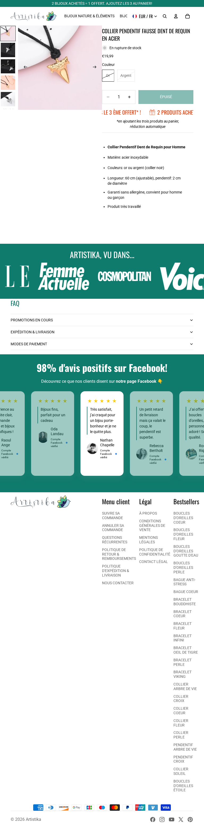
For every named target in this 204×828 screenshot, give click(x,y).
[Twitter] (181, 819)
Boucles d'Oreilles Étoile (183, 785)
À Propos (148, 513)
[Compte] (176, 16)
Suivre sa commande (112, 515)
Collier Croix (180, 698)
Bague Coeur (185, 592)
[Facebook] (153, 819)
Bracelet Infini (182, 638)
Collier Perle (180, 734)
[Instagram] (162, 819)
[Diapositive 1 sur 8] (8, 33)
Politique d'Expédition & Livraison (115, 570)
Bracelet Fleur (182, 625)
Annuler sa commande (113, 527)
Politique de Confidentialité (154, 552)
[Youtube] (171, 819)
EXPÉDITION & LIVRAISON (32, 332)
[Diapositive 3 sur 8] (8, 66)
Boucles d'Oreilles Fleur (183, 534)
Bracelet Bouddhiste (184, 601)
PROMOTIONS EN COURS (32, 320)
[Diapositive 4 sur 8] (8, 82)
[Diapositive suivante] (96, 68)
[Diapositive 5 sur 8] (8, 99)
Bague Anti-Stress (184, 582)
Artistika (33, 819)
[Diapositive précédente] (24, 68)
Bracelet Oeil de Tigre (185, 650)
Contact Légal (153, 562)
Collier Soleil (180, 771)
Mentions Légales (148, 539)
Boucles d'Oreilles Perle (183, 567)
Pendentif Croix (183, 759)
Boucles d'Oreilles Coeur (183, 517)
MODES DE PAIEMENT (29, 344)
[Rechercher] (165, 16)
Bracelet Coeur (182, 614)
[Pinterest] (190, 819)
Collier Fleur (180, 722)
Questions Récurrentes (114, 539)
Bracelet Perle (182, 662)
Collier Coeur (180, 710)
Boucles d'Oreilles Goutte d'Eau (185, 551)
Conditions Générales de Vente (152, 525)
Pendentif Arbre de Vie (185, 747)
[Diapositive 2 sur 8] (8, 50)
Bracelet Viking (182, 674)
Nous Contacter (118, 583)
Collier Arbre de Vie (185, 686)
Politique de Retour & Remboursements (119, 554)
